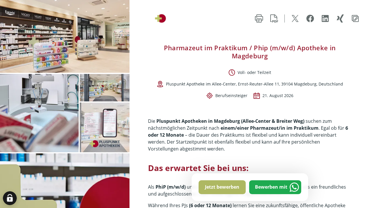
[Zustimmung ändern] (10, 198)
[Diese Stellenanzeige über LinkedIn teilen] (325, 18)
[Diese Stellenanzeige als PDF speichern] (274, 18)
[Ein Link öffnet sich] (166, 18)
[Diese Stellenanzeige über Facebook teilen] (310, 18)
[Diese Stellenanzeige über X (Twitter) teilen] (295, 18)
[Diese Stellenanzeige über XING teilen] (340, 18)
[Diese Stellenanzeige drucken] (259, 18)
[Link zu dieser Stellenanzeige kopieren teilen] (355, 18)
